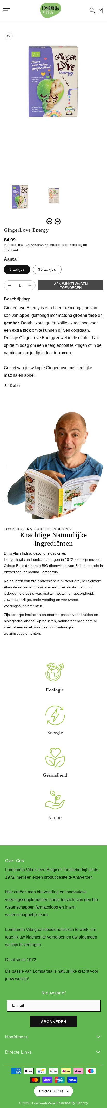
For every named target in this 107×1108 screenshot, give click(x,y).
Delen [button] (15, 385)
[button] (92, 10)
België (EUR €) (51, 1091)
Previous (49, 221)
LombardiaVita (43, 1103)
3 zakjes (17, 269)
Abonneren (53, 1021)
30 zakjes (47, 269)
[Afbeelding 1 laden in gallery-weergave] (19, 196)
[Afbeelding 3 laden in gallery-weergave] (53, 196)
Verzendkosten (37, 245)
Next (57, 221)
